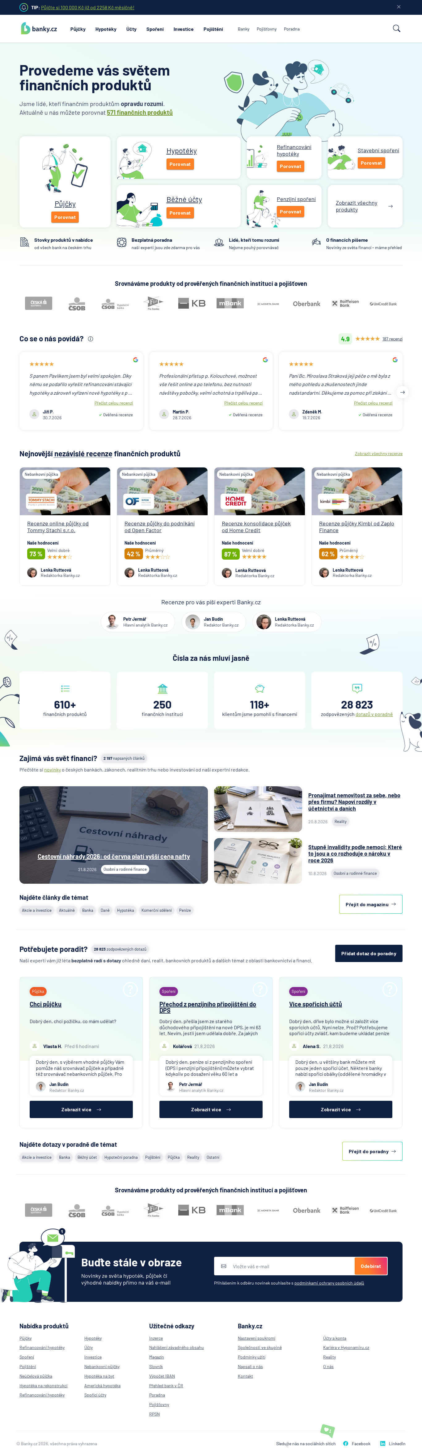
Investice (184, 29)
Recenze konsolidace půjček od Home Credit (256, 526)
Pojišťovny (266, 28)
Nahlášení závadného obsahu (176, 1347)
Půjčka (174, 1157)
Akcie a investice (37, 910)
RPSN (154, 1414)
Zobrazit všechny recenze (379, 453)
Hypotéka (125, 910)
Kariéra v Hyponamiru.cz (346, 1347)
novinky (52, 769)
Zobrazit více (76, 1109)
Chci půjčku (45, 1004)
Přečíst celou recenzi (114, 402)
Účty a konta (334, 1338)
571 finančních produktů (140, 112)
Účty (131, 29)
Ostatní (213, 1157)
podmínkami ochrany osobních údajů (329, 1282)
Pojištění (213, 29)
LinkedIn (397, 1443)
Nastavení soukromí (256, 1338)
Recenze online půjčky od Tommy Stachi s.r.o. (58, 526)
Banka (87, 910)
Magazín (156, 1356)
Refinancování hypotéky (42, 1347)
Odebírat (371, 1266)
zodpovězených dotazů (120, 949)
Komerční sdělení (156, 910)
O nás (328, 1366)
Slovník (156, 1366)
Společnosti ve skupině (260, 1347)
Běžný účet (87, 1157)
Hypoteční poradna (121, 1157)
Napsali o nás (250, 1366)
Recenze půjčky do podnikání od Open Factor (159, 526)
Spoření (155, 29)
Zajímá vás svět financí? (58, 758)
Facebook (361, 1443)
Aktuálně (67, 910)
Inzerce (156, 1338)
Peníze (185, 910)
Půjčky (78, 29)
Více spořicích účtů (315, 1004)
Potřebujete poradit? (53, 948)
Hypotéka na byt (99, 1376)
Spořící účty (95, 1394)
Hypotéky (105, 29)
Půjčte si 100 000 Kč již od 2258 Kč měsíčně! (87, 7)
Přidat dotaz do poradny (369, 953)
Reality (193, 1157)
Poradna (292, 28)
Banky (243, 28)
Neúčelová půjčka (35, 1376)
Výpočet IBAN (162, 1376)
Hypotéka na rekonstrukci (43, 1385)
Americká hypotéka (102, 1385)
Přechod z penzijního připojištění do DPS (207, 1007)
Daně (105, 910)
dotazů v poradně (374, 714)
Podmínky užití (251, 1356)
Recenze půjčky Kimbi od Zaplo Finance (356, 526)
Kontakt (245, 1376)
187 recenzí (392, 338)
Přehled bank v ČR (166, 1385)
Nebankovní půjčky (102, 1366)
